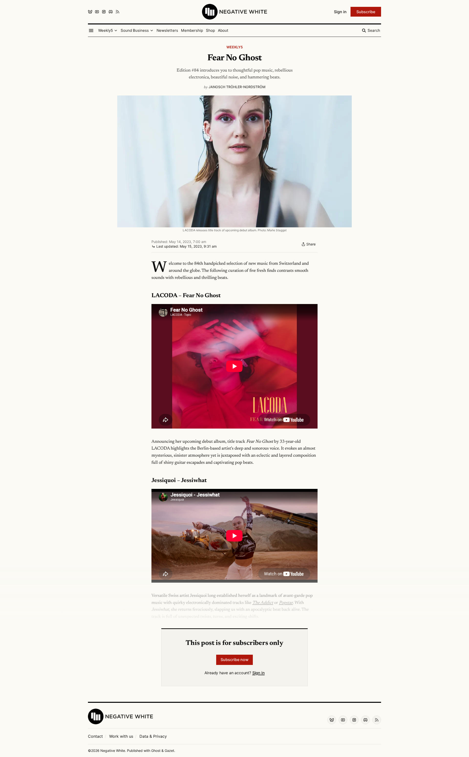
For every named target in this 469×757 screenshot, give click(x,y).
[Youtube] (97, 12)
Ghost (155, 750)
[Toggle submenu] (116, 30)
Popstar (286, 603)
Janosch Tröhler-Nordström (237, 87)
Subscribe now (234, 659)
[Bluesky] (90, 12)
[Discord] (110, 12)
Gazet (169, 750)
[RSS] (117, 12)
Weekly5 (234, 47)
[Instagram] (104, 12)
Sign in (258, 672)
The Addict (262, 603)
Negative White (112, 750)
